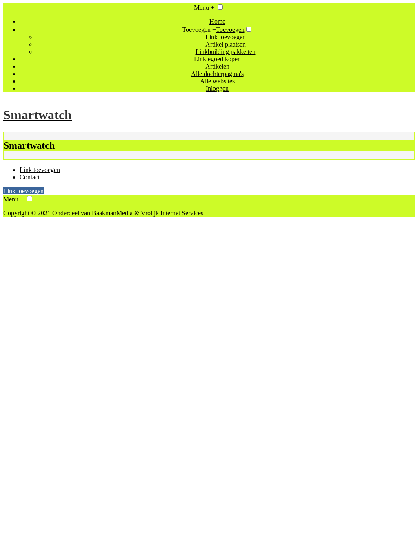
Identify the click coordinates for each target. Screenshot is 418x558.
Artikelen (217, 66)
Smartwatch (29, 145)
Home (217, 21)
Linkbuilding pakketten (226, 51)
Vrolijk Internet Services (172, 213)
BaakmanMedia (112, 213)
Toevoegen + (199, 29)
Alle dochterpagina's (217, 73)
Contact (30, 177)
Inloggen (217, 88)
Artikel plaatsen (225, 44)
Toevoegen (230, 29)
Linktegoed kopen (217, 59)
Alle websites (217, 81)
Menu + (204, 7)
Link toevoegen (225, 36)
